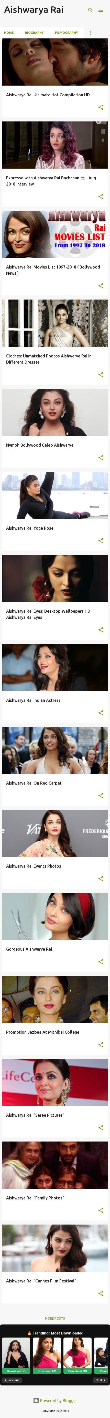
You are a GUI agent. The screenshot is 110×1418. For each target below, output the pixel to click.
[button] (101, 107)
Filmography (66, 32)
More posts (55, 1318)
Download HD (16, 1371)
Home (9, 32)
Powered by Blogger (58, 1400)
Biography (34, 32)
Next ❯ (100, 1380)
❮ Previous (12, 1380)
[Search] (90, 10)
